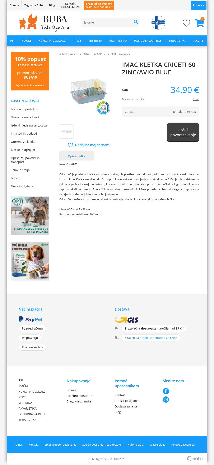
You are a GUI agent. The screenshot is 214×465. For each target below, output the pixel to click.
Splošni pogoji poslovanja (60, 444)
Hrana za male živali (25, 117)
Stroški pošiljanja (127, 401)
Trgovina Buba (33, 5)
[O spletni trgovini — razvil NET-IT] (195, 458)
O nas (19, 444)
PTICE (77, 41)
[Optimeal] (30, 233)
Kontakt (120, 395)
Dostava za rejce (126, 406)
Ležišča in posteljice (25, 109)
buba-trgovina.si (68, 54)
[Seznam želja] (182, 24)
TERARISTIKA (177, 41)
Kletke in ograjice (23, 150)
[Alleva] (30, 279)
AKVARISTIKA (118, 41)
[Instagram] (179, 399)
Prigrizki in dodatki (24, 133)
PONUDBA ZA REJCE (148, 41)
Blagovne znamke (79, 401)
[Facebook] (179, 391)
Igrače (15, 178)
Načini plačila (135, 444)
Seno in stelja (20, 170)
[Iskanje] (135, 22)
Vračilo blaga (157, 444)
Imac (196, 99)
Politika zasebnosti (183, 444)
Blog (52, 5)
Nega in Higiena (22, 186)
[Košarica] (198, 23)
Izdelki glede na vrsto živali (29, 125)
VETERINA (95, 41)
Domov (14, 5)
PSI (12, 41)
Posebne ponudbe (79, 396)
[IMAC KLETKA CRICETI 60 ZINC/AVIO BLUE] (88, 93)
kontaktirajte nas (184, 112)
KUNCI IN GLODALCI (52, 41)
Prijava (198, 5)
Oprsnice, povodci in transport (25, 160)
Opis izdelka (76, 156)
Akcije (198, 41)
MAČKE (27, 41)
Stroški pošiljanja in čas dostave (101, 444)
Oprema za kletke (23, 142)
